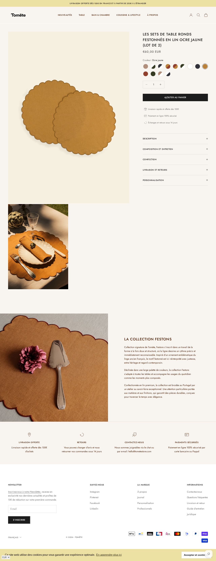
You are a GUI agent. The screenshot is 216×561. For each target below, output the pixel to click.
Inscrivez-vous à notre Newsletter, (24, 491)
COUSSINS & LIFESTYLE (128, 15)
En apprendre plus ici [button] (109, 554)
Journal (140, 497)
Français (13, 537)
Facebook (95, 503)
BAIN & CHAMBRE (101, 15)
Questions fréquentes (197, 497)
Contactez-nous (194, 491)
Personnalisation (145, 503)
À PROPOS (152, 15)
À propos (142, 491)
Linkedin (94, 508)
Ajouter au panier (175, 97)
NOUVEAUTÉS (65, 15)
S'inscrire (19, 519)
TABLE (82, 15)
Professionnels (144, 508)
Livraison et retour (196, 503)
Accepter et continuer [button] (196, 555)
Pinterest (94, 497)
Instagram (95, 491)
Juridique (191, 514)
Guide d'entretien (195, 508)
